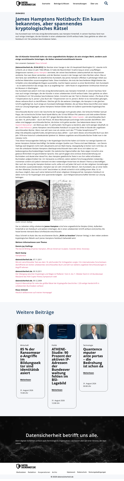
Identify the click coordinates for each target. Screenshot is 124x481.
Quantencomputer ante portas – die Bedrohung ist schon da (93, 357)
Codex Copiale (78, 117)
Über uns (94, 4)
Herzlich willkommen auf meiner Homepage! (34, 292)
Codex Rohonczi (25, 127)
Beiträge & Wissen (61, 4)
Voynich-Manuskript (24, 125)
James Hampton (40, 72)
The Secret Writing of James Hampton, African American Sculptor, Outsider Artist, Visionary (52, 249)
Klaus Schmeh (41, 63)
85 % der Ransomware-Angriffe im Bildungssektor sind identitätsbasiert (30, 361)
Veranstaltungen (80, 4)
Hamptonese (21, 255)
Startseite (46, 4)
